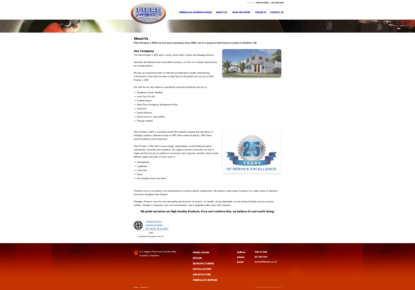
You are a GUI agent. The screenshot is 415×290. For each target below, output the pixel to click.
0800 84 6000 (261, 252)
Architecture (202, 274)
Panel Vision (201, 252)
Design (197, 258)
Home (136, 287)
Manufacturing (203, 263)
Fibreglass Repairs (205, 280)
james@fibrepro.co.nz (266, 261)
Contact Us (144, 287)
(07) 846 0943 (261, 257)
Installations (202, 269)
